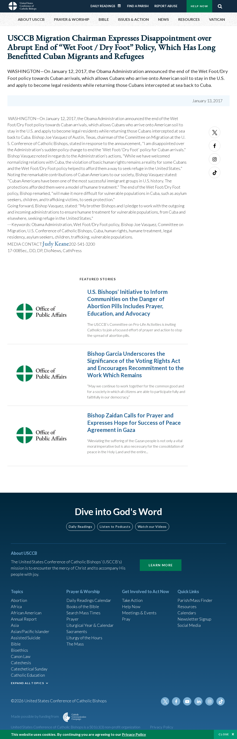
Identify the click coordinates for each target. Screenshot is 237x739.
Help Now (199, 6)
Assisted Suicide (25, 637)
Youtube (187, 701)
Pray (126, 618)
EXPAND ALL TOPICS (27, 683)
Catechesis (21, 662)
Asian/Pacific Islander (30, 631)
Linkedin (198, 701)
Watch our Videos (152, 526)
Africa (16, 606)
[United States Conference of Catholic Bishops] (22, 5)
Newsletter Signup (194, 618)
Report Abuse (165, 6)
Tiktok (214, 172)
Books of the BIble (82, 606)
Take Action (132, 600)
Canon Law (20, 656)
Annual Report (24, 618)
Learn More (161, 565)
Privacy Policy (161, 727)
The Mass (75, 643)
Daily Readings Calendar (120, 5)
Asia (15, 625)
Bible (16, 643)
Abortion (19, 600)
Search (219, 6)
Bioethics (19, 650)
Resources (187, 606)
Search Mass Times (83, 612)
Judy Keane (56, 243)
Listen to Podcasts (115, 526)
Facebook (214, 145)
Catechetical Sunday (29, 668)
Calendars (187, 612)
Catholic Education (28, 675)
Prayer (72, 618)
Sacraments (76, 631)
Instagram (214, 159)
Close (223, 734)
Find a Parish (138, 6)
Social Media (189, 625)
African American (26, 612)
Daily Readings (102, 6)
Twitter (214, 132)
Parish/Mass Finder (195, 600)
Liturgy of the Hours (84, 637)
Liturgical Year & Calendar (90, 625)
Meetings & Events (139, 612)
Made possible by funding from (35, 716)
